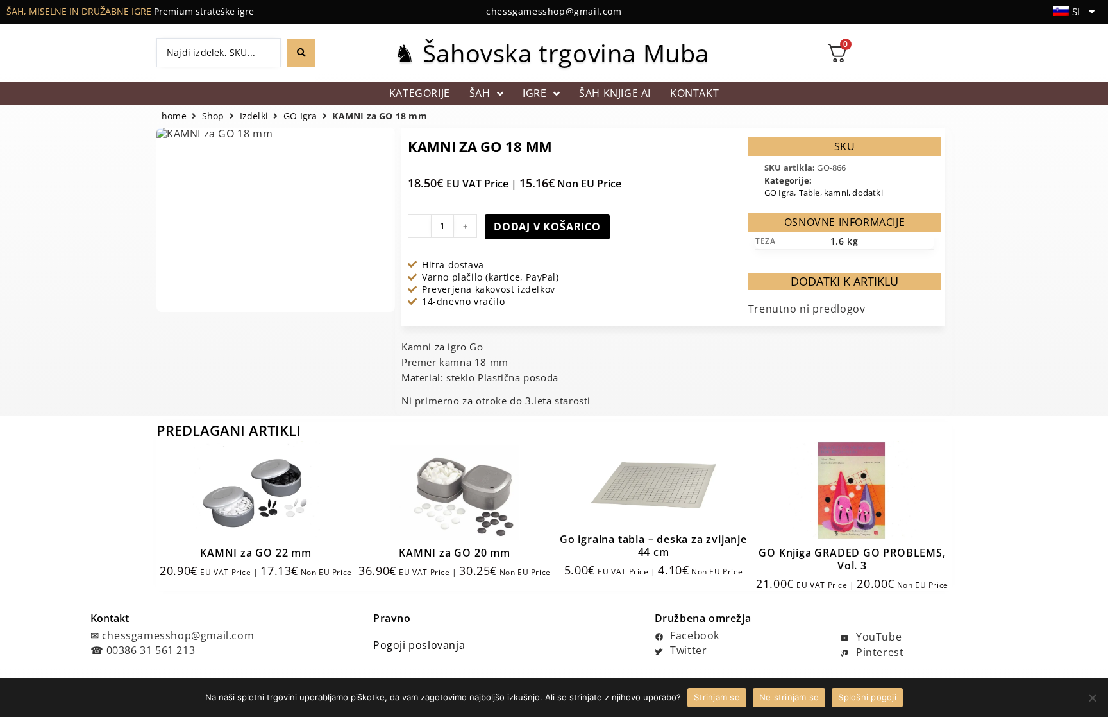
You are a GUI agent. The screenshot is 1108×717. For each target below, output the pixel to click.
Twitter (687, 650)
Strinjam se (717, 697)
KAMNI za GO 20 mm (454, 553)
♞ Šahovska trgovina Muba (551, 52)
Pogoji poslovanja (419, 645)
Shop (213, 116)
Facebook (693, 635)
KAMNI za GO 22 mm (256, 553)
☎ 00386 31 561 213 (143, 650)
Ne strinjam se (789, 697)
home (174, 116)
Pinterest (878, 652)
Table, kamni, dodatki (841, 192)
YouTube (877, 637)
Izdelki (254, 116)
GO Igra (300, 116)
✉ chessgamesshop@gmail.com (172, 635)
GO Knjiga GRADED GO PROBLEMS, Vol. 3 (852, 559)
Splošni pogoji (867, 697)
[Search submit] (301, 53)
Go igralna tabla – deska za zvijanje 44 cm (653, 545)
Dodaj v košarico (547, 227)
